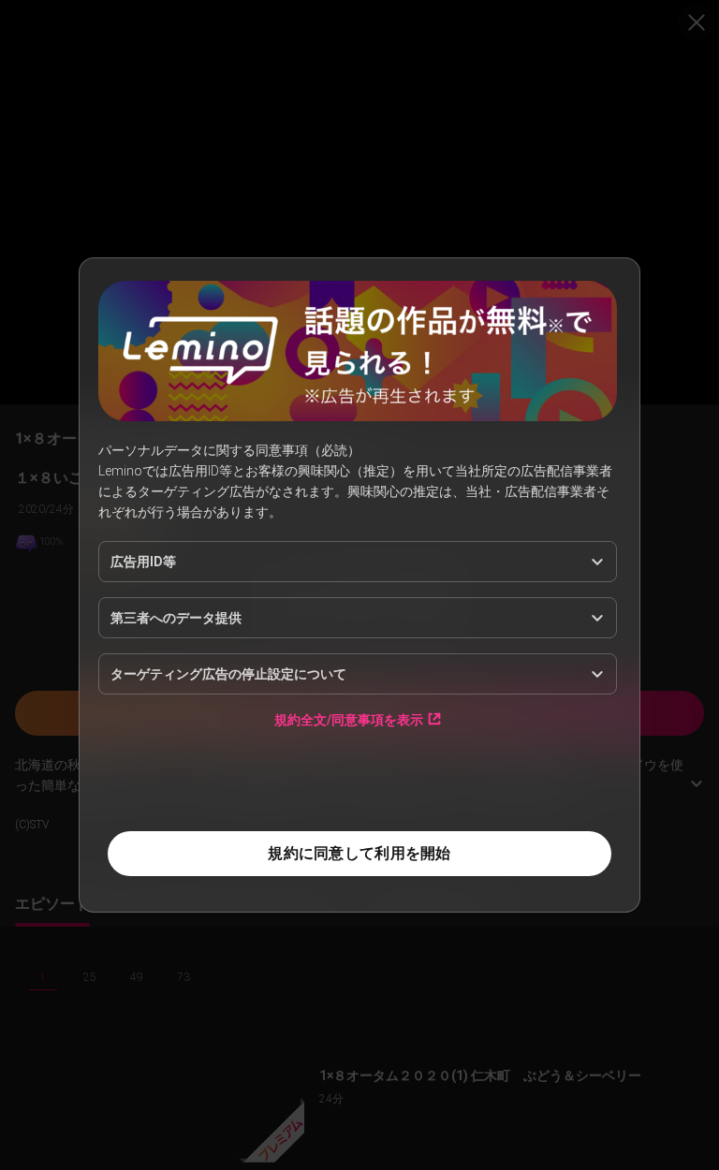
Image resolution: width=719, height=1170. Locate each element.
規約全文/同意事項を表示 (348, 719)
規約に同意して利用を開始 (359, 853)
